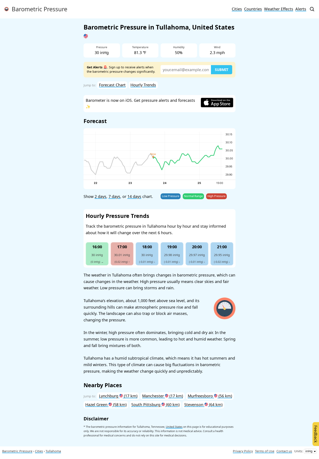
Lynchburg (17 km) (118, 395)
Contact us (284, 451)
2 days (100, 196)
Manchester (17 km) (162, 395)
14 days (134, 196)
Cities (237, 9)
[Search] (312, 9)
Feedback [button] (315, 434)
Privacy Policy (243, 451)
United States (174, 427)
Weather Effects (278, 9)
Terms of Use (264, 451)
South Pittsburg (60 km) (155, 404)
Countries (253, 9)
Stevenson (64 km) (203, 404)
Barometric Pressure (38, 9)
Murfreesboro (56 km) (210, 395)
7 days (114, 196)
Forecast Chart (112, 84)
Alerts (300, 9)
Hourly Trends (143, 84)
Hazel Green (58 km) (106, 404)
